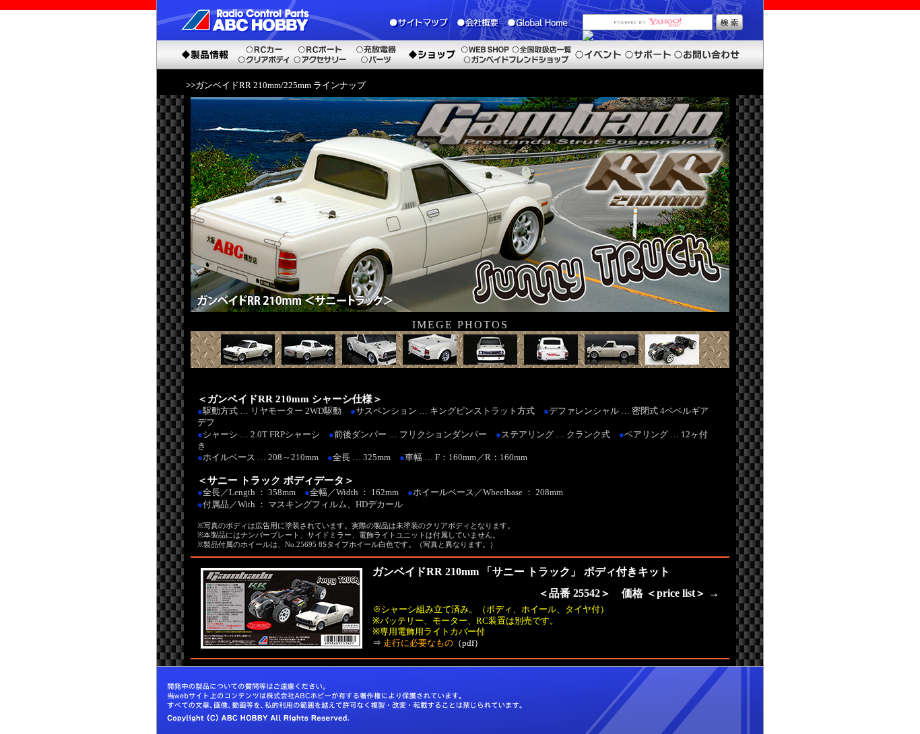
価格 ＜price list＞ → (670, 593)
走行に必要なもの (418, 643)
